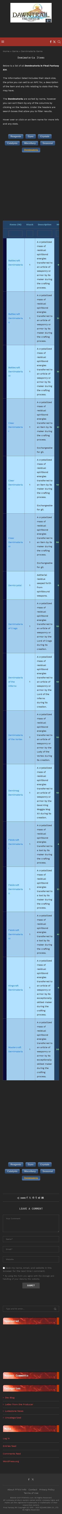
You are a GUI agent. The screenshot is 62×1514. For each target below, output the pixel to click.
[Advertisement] (31, 30)
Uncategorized (13, 1417)
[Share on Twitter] (30, 1197)
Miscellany (30, 143)
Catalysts (12, 143)
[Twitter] (54, 42)
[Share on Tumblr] (36, 1197)
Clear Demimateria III (15, 542)
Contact (33, 1489)
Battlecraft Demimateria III (15, 371)
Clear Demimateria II (15, 484)
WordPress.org (11, 1461)
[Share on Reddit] (39, 1197)
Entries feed (9, 1446)
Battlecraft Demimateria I (15, 264)
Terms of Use (31, 1493)
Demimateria (31, 150)
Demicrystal (15, 585)
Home (6, 51)
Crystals (44, 136)
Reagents (16, 136)
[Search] (59, 42)
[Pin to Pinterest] (33, 1197)
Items (15, 51)
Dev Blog (10, 1397)
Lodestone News (14, 1411)
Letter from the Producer (19, 1404)
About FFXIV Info (16, 1489)
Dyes (30, 136)
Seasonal (48, 143)
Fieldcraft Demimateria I (15, 844)
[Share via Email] (42, 1197)
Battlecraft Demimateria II (15, 318)
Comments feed (12, 1453)
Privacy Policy (47, 1489)
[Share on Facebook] (27, 1197)
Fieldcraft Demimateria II (15, 889)
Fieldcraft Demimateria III (15, 934)
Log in (6, 1438)
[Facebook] (50, 42)
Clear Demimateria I (15, 427)
